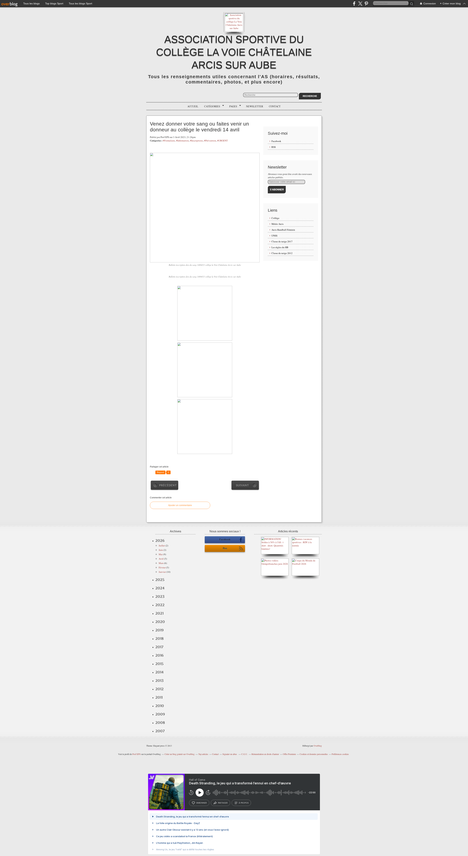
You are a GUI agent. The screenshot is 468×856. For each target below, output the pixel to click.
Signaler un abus (229, 754)
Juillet (162, 545)
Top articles (203, 754)
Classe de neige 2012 (281, 253)
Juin (161, 550)
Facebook (276, 141)
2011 (159, 697)
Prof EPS (136, 754)
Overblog (318, 745)
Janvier (162, 571)
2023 (160, 596)
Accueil (192, 106)
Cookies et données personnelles (314, 754)
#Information (182, 140)
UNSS (274, 235)
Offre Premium (289, 754)
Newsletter (254, 106)
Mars (161, 563)
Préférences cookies (340, 754)
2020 (160, 622)
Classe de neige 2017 (281, 241)
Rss (225, 548)
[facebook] (354, 3)
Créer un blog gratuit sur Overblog (180, 754)
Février (162, 567)
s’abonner (201, 803)
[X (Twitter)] (360, 3)
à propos (243, 803)
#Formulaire (169, 140)
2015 (159, 664)
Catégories (211, 106)
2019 (159, 630)
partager (223, 803)
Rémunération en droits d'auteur (265, 754)
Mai (161, 554)
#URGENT (222, 140)
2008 (160, 722)
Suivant (242, 485)
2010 (159, 706)
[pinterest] (366, 3)
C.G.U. (244, 754)
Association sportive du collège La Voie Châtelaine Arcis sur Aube (234, 52)
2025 (160, 579)
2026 (160, 540)
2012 (159, 689)
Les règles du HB (279, 247)
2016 (159, 655)
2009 (160, 714)
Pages (232, 106)
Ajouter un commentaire (180, 505)
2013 (159, 680)
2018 (159, 638)
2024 (160, 588)
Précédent (168, 485)
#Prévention (210, 140)
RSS (273, 147)
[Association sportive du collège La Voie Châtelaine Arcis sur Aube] (234, 22)
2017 (159, 647)
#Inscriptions (196, 140)
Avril (161, 558)
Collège (275, 218)
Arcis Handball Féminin (283, 229)
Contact (275, 106)
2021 (159, 613)
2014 (159, 672)
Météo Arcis (277, 224)
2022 (160, 605)
